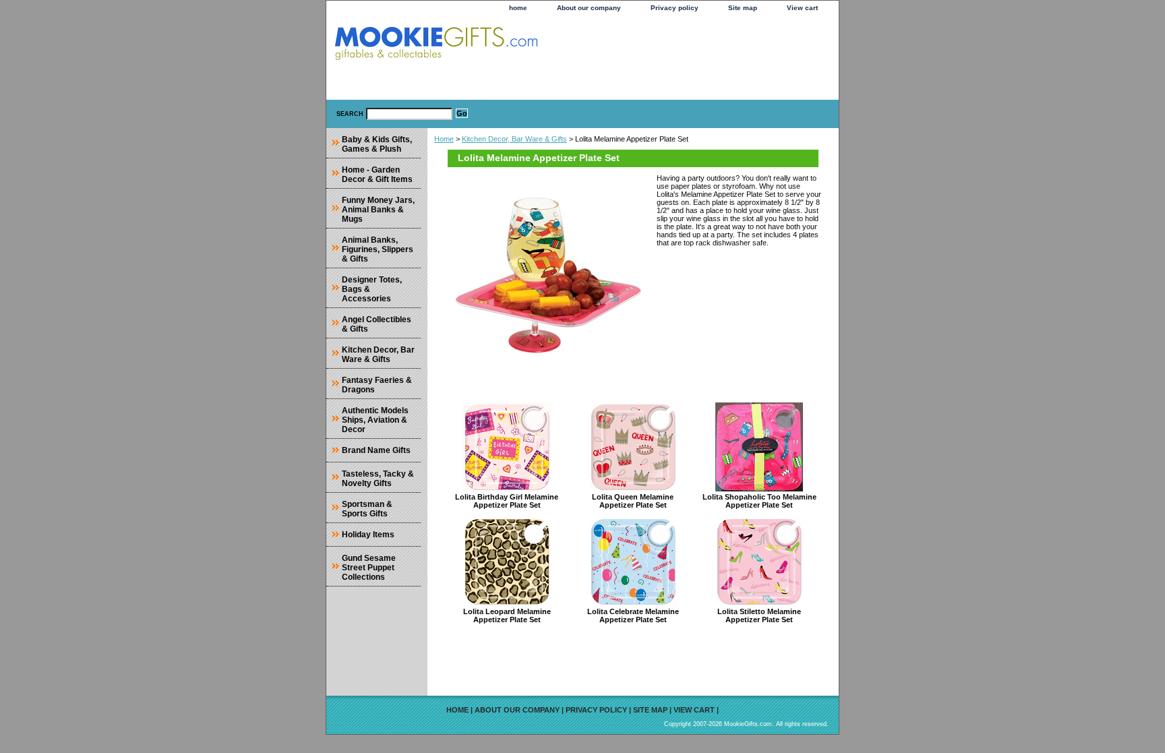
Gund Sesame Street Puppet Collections (369, 567)
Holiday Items (368, 534)
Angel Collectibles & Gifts (376, 324)
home (518, 7)
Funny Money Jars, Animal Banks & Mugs (378, 209)
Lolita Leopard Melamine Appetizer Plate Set (507, 615)
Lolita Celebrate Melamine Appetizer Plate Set (633, 615)
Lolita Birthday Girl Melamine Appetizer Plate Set (506, 501)
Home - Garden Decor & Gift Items (377, 174)
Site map (742, 7)
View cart (802, 7)
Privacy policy (674, 7)
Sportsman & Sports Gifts (367, 509)
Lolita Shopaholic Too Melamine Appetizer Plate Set (759, 501)
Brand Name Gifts (376, 450)
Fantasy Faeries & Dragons (377, 384)
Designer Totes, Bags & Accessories (372, 289)
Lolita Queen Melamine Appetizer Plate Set (633, 501)
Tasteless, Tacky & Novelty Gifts (378, 478)
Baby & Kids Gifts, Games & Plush (377, 144)
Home (444, 139)
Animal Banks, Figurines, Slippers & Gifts (377, 249)
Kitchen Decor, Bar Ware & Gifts (514, 139)
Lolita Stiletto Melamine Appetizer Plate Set (759, 615)
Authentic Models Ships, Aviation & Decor (375, 420)
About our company (589, 7)
